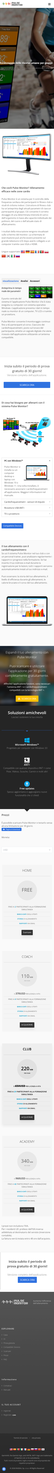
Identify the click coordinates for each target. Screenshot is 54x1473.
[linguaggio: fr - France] (37, 251)
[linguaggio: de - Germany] (28, 251)
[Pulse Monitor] (15, 4)
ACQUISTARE (27, 1024)
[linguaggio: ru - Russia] (18, 255)
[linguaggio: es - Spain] (32, 251)
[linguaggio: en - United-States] (23, 251)
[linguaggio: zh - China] (4, 255)
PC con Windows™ (13, 460)
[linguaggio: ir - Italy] (13, 255)
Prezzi (6, 1355)
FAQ (5, 1359)
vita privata (36, 1438)
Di (4, 1339)
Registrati (10, 1415)
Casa (5, 1335)
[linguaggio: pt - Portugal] (42, 251)
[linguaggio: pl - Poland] (46, 251)
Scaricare (27, 932)
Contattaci (8, 1385)
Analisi (24, 281)
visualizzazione (11, 281)
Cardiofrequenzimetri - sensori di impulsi (24, 501)
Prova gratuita (9, 1343)
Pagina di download (13, 829)
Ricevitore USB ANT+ (14, 507)
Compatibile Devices (12, 525)
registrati (7, 1410)
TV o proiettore (11, 513)
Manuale (7, 1389)
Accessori (35, 281)
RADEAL (19, 1468)
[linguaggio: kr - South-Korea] (8, 255)
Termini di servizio (21, 1438)
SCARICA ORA (27, 385)
